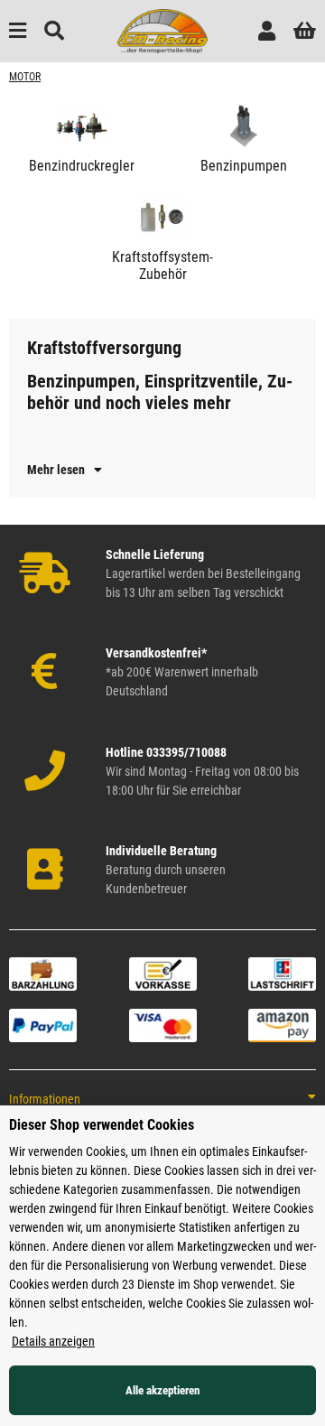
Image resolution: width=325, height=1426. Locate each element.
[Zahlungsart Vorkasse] (163, 972)
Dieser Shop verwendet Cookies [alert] (101, 1124)
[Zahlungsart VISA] (163, 1024)
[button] (266, 31)
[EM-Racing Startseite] (162, 30)
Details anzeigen (53, 1341)
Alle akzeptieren (162, 1390)
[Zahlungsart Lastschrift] (282, 972)
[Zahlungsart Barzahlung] (43, 972)
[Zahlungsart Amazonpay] (282, 1024)
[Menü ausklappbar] (17, 31)
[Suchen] (54, 31)
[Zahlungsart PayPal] (43, 1024)
